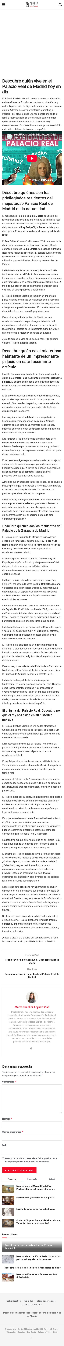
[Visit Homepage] (31, 4)
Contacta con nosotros (32, 1304)
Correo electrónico (12, 1131)
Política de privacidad (45, 1301)
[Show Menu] (3, 4)
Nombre (7, 1118)
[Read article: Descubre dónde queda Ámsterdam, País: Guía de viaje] (8, 1277)
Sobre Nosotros (14, 1301)
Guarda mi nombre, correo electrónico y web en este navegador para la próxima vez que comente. (31, 1160)
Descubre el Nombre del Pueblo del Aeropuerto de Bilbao (32, 1268)
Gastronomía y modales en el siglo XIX (35, 1197)
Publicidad (28, 1301)
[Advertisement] (32, 42)
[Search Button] (60, 4)
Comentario (9, 1081)
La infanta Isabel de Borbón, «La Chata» (35, 1209)
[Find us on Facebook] (31, 1338)
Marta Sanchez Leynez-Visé (32, 1007)
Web (4, 1145)
